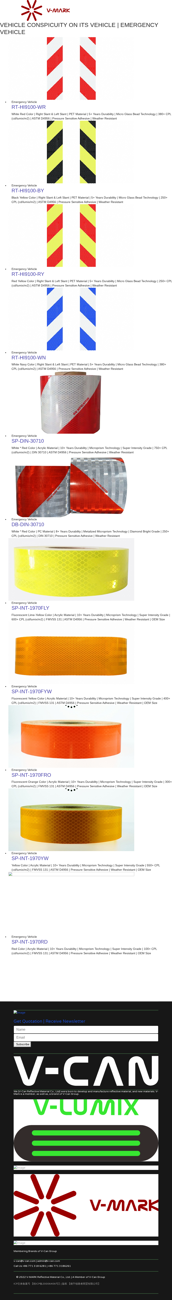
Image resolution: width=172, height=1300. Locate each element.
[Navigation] (15, 6)
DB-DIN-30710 (28, 524)
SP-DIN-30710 (28, 441)
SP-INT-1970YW (30, 858)
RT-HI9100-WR (29, 107)
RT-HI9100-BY (28, 190)
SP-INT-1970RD (30, 942)
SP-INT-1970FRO (31, 775)
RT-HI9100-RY (28, 274)
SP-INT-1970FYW (32, 691)
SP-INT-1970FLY (30, 608)
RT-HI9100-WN (29, 357)
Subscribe (22, 1044)
